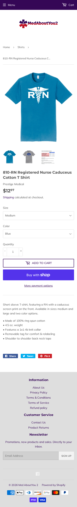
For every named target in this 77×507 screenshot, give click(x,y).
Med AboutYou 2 (28, 484)
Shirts (21, 47)
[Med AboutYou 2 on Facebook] (38, 474)
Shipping (8, 197)
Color (6, 226)
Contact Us (38, 422)
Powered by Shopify (53, 484)
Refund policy (38, 408)
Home (6, 47)
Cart (71, 5)
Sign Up (66, 455)
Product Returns (38, 427)
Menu (11, 5)
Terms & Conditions (38, 397)
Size (5, 208)
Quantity (8, 244)
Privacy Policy (38, 392)
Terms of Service (38, 402)
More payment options (38, 285)
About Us (38, 387)
